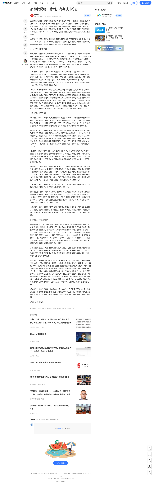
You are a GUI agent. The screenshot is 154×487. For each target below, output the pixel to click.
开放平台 (57, 474)
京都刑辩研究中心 (35, 399)
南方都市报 (33, 384)
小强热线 (32, 327)
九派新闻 (32, 356)
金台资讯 (32, 413)
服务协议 (46, 474)
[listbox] (60, 364)
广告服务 (63, 474)
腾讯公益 (74, 474)
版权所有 (63, 481)
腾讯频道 (85, 474)
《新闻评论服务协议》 (54, 419)
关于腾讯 (33, 474)
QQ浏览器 (79, 474)
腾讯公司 (58, 481)
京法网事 (32, 341)
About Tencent (39, 474)
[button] (118, 15)
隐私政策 (52, 474)
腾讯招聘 (68, 474)
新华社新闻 (33, 370)
